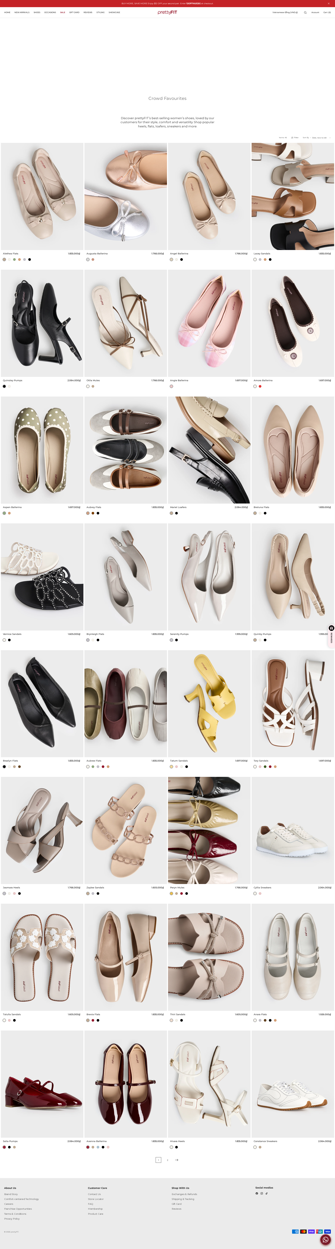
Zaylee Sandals (95, 887)
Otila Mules (93, 380)
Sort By (306, 137)
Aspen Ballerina (12, 507)
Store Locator (96, 1199)
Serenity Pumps (179, 634)
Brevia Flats (93, 1014)
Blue (98, 1147)
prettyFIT (14, 1232)
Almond (4, 259)
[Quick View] (79, 246)
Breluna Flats (261, 507)
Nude (171, 1020)
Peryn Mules (177, 887)
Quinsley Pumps (12, 380)
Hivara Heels (177, 1141)
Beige (176, 259)
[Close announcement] (329, 3)
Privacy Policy (12, 1218)
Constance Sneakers (265, 1141)
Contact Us (94, 1194)
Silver (88, 259)
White (255, 766)
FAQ (90, 1203)
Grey (24, 259)
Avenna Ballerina (97, 1141)
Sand (171, 259)
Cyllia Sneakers (262, 887)
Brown (19, 259)
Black (29, 259)
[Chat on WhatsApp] (325, 1239)
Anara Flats (260, 1014)
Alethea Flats (10, 253)
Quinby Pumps (262, 634)
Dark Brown (19, 766)
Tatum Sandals (179, 760)
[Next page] (176, 1160)
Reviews (176, 1208)
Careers (8, 1203)
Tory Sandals (261, 760)
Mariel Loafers (178, 507)
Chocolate (93, 513)
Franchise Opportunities (18, 1208)
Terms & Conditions (15, 1213)
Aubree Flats (94, 760)
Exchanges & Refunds (184, 1194)
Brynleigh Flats (95, 634)
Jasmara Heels (11, 887)
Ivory (9, 259)
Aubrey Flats (94, 507)
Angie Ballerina (179, 380)
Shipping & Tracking (183, 1199)
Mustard (171, 893)
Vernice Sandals (12, 634)
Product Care (95, 1213)
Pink (171, 386)
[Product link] (42, 196)
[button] (285, 12)
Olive (14, 259)
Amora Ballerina (263, 380)
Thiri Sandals (177, 1014)
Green (265, 766)
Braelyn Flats (10, 760)
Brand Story (11, 1194)
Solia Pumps (10, 1141)
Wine (103, 766)
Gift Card (176, 1203)
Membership (95, 1208)
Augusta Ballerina (97, 253)
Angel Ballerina (179, 253)
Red (260, 386)
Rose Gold (93, 259)
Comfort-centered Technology (21, 1199)
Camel (88, 513)
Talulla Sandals (12, 1014)
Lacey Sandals (262, 253)
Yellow (171, 766)
